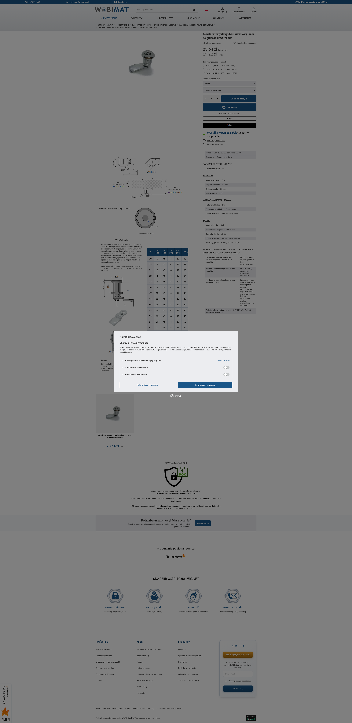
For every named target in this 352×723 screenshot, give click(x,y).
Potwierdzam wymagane (147, 385)
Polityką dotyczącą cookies (182, 347)
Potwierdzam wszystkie (205, 385)
